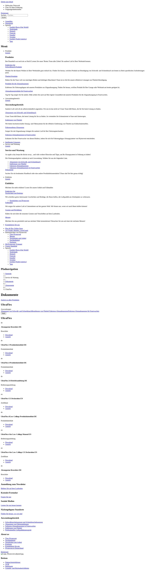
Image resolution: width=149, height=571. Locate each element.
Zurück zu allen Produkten (10, 300)
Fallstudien (9, 203)
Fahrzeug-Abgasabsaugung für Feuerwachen (83, 311)
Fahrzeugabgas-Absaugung (14, 127)
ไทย (11, 41)
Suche (4, 17)
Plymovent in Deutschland (14, 548)
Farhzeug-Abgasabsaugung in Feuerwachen (20, 526)
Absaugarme (9, 285)
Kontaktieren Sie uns (12, 225)
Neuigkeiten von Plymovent (19, 201)
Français (12, 33)
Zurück (7, 53)
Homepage (4, 13)
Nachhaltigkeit (15, 240)
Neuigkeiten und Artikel (18, 238)
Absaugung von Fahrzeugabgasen (17, 524)
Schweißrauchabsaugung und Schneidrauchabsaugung (24, 522)
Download (9, 335)
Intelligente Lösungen (12, 142)
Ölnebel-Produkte (11, 76)
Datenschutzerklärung (12, 562)
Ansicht (8, 337)
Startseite (8, 274)
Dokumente (9, 170)
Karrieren (13, 242)
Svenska (12, 37)
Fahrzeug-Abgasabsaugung (19, 166)
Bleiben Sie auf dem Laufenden (12, 488)
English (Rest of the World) (19, 27)
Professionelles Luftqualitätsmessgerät (18, 530)
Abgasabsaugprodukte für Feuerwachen (19, 91)
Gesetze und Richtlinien (13, 210)
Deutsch (12, 31)
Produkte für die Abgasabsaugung (17, 84)
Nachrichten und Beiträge (14, 193)
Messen (7, 217)
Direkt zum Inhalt (7, 2)
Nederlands (13, 29)
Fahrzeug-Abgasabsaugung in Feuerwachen (20, 135)
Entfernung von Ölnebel (13, 120)
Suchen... (4, 15)
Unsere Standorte (11, 246)
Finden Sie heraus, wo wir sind (11, 514)
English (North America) (18, 39)
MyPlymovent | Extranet (13, 244)
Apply (3, 313)
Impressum (9, 566)
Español (12, 35)
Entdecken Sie (10, 65)
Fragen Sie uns (6, 497)
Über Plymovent (15, 234)
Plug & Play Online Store (14, 228)
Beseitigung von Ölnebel (40, 311)
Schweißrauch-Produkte (13, 67)
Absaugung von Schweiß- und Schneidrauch (20, 113)
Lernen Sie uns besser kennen (11, 505)
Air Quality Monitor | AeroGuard (16, 230)
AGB (7, 564)
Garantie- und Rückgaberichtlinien (17, 568)
